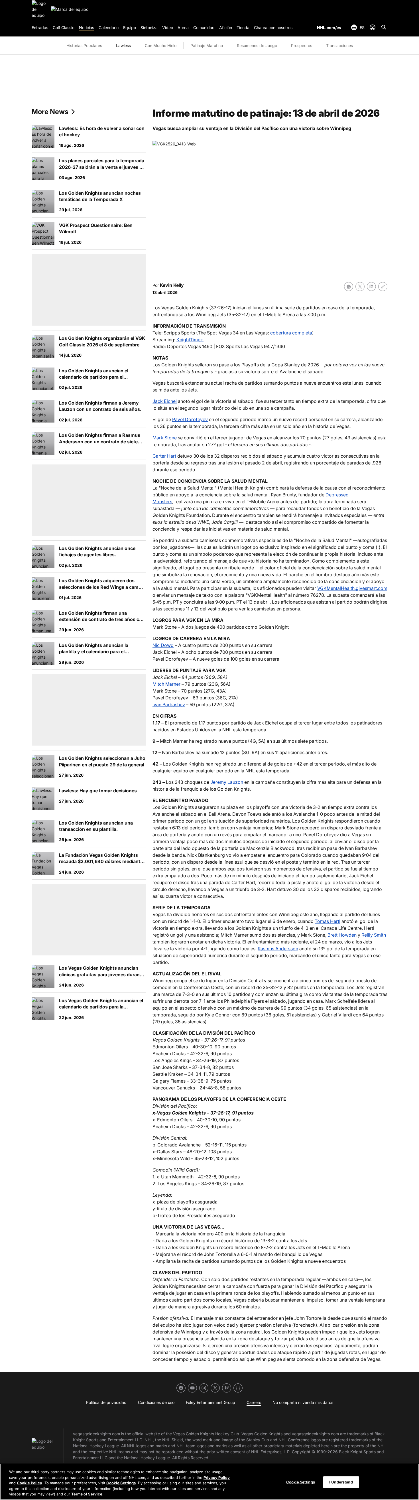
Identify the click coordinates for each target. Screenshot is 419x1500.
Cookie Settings (121, 1483)
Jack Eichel (164, 401)
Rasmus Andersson (278, 948)
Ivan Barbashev (168, 704)
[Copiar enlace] (382, 286)
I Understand (341, 1482)
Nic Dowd (163, 645)
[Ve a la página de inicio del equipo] (40, 9)
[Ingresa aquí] (372, 27)
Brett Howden (342, 935)
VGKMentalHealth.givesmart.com (352, 588)
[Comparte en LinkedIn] (371, 286)
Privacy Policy (217, 1477)
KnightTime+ (190, 339)
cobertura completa (291, 333)
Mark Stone (164, 438)
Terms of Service (86, 1494)
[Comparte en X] (360, 286)
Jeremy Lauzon (226, 782)
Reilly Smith (373, 935)
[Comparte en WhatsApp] (348, 286)
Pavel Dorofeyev (190, 419)
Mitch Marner (166, 684)
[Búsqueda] (384, 27)
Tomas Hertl (327, 921)
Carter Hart (164, 456)
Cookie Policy (29, 1483)
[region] (209, 1482)
